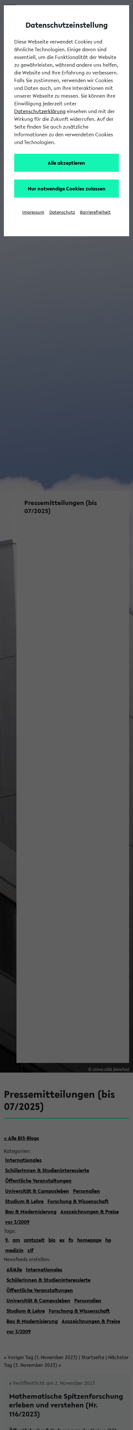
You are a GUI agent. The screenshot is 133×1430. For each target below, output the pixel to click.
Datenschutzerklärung (40, 111)
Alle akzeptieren (66, 162)
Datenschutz (62, 212)
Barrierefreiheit (95, 212)
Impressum (33, 212)
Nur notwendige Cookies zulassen (67, 188)
